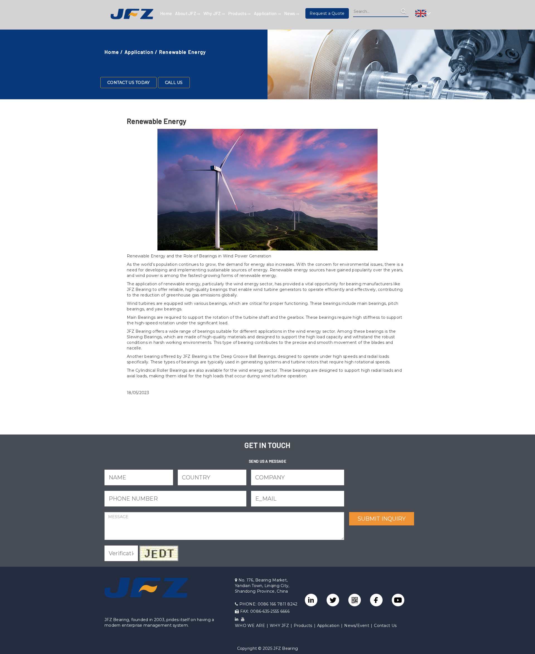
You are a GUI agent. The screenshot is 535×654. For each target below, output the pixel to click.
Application (266, 13)
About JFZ (186, 13)
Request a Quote (327, 13)
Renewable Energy (182, 52)
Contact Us (385, 625)
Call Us (174, 82)
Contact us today (128, 82)
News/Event (356, 625)
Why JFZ (212, 13)
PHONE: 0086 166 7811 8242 (267, 604)
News (290, 13)
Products (238, 13)
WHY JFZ (279, 625)
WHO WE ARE (250, 625)
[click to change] (158, 553)
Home (166, 13)
